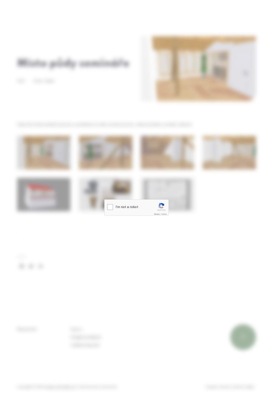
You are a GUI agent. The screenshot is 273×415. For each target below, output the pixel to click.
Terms (164, 214)
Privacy (157, 214)
